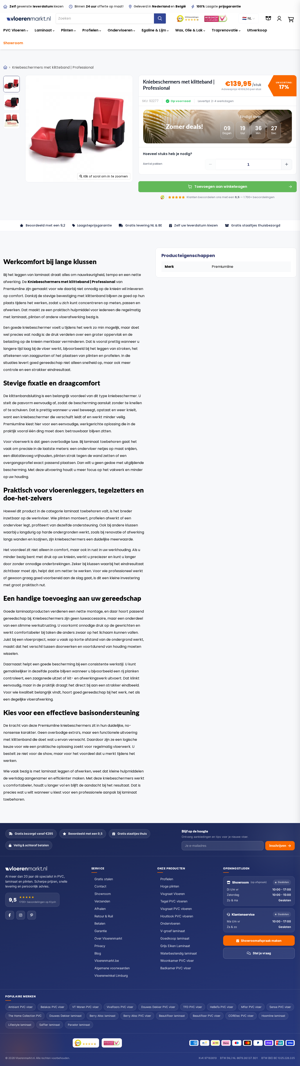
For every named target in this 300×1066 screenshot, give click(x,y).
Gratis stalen (103, 879)
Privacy (99, 946)
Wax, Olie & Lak (189, 30)
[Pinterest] (31, 915)
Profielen (90, 30)
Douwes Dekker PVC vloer (158, 1007)
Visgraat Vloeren (172, 894)
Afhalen (100, 909)
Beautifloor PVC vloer (206, 1015)
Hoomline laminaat (273, 1015)
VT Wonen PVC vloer (85, 1007)
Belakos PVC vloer (52, 1007)
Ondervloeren (120, 30)
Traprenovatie (225, 30)
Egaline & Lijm (154, 30)
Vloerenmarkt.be (106, 961)
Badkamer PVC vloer (175, 968)
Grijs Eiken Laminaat (175, 946)
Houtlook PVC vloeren (176, 916)
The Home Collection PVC (25, 1015)
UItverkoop (257, 30)
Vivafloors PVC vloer (120, 1007)
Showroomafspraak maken (261, 940)
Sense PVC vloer (280, 1007)
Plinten (67, 30)
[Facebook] (9, 915)
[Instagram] (20, 915)
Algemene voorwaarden (112, 968)
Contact (100, 886)
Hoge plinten (169, 886)
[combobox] (105, 18)
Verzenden (102, 901)
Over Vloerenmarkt (108, 938)
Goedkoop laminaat (174, 938)
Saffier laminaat (49, 1024)
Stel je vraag (262, 953)
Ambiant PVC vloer (20, 1007)
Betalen (99, 923)
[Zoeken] (160, 18)
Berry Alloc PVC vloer (137, 1015)
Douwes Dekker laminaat (65, 1015)
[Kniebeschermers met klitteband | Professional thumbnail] (11, 84)
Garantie (100, 931)
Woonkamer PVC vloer (177, 961)
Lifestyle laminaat (19, 1024)
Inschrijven (277, 845)
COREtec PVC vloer (241, 1015)
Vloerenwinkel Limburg (111, 976)
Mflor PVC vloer (251, 1007)
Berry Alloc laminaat (103, 1015)
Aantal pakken (152, 163)
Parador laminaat (79, 1024)
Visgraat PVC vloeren (176, 909)
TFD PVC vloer (192, 1007)
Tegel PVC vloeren (173, 901)
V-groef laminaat (172, 931)
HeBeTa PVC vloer (221, 1007)
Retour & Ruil (103, 916)
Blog (97, 953)
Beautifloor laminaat (172, 1015)
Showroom (13, 43)
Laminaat (44, 30)
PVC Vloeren (14, 30)
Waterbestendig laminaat (178, 953)
